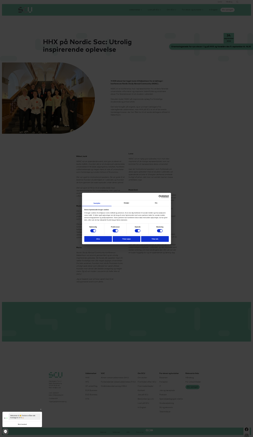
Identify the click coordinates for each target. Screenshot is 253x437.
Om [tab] (156, 203)
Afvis (98, 239)
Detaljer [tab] (126, 203)
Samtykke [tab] (96, 203)
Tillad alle (155, 239)
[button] (5, 432)
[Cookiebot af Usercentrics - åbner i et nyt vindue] (160, 196)
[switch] (115, 230)
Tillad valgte (126, 239)
